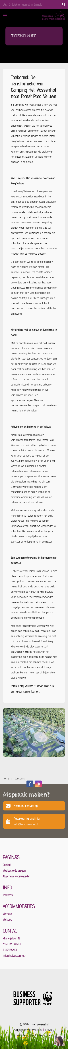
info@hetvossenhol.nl (15, 955)
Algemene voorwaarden (16, 876)
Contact (7, 865)
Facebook (29, 784)
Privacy (49, 1030)
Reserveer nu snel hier (27, 821)
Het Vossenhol (47, 15)
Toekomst (8, 895)
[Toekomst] (61, 711)
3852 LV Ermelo (12, 944)
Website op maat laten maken (34, 1035)
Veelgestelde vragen (14, 870)
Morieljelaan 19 (11, 938)
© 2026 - (34, 1024)
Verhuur (7, 914)
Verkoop (7, 919)
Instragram (38, 784)
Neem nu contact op (26, 806)
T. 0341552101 (10, 950)
